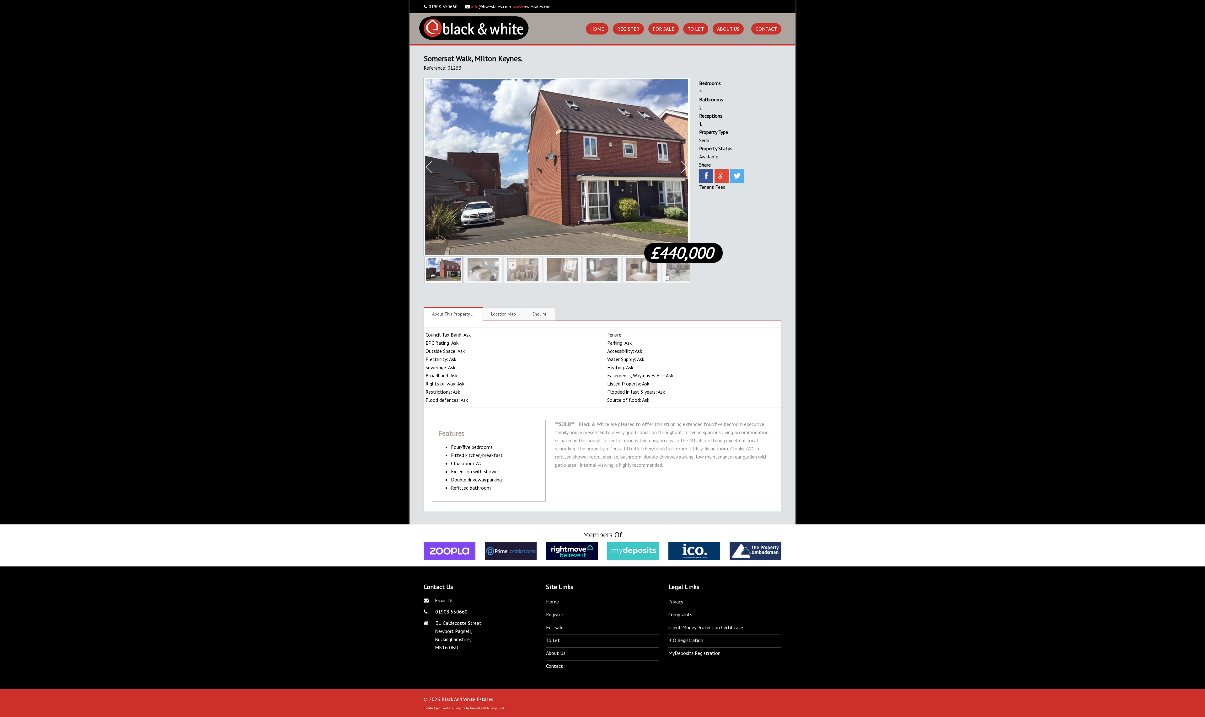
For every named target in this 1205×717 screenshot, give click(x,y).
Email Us (444, 600)
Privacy (675, 601)
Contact (766, 29)
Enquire (540, 314)
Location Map (503, 314)
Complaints (680, 614)
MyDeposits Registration (694, 653)
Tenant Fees (712, 187)
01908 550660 (451, 611)
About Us (728, 29)
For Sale (663, 29)
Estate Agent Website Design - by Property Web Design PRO (464, 708)
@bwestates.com (491, 6)
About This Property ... (453, 314)
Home (597, 29)
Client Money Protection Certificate (705, 627)
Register (628, 29)
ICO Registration (685, 640)
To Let (696, 29)
